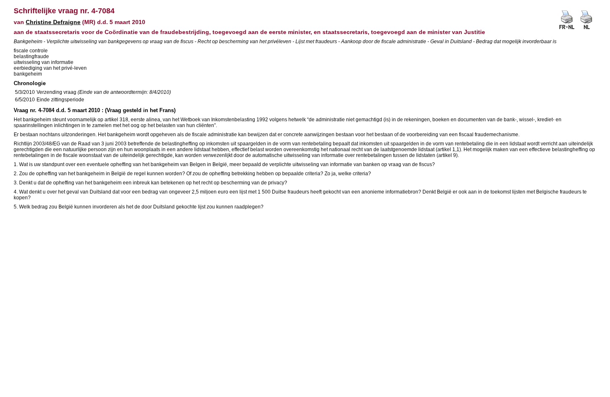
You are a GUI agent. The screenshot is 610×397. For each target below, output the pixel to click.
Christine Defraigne (53, 22)
